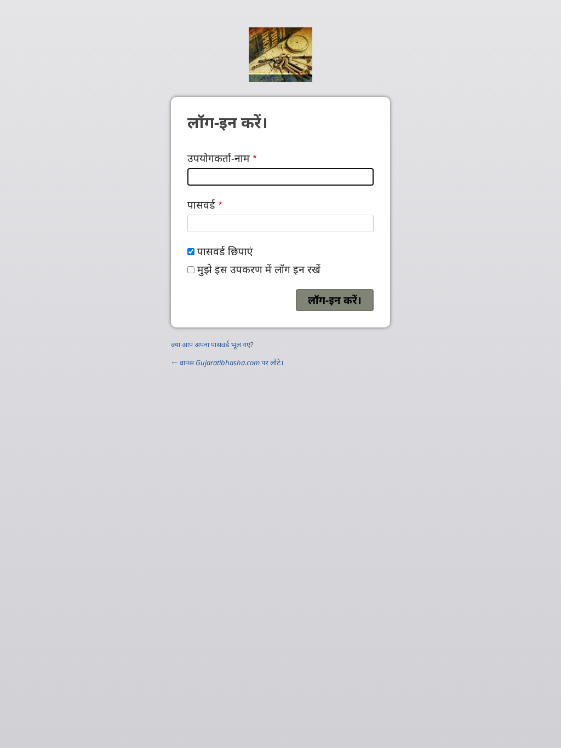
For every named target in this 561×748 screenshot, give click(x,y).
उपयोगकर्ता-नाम (218, 158)
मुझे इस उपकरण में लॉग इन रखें (258, 269)
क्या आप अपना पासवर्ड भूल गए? (212, 344)
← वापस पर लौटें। (227, 362)
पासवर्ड (201, 204)
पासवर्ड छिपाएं (225, 251)
